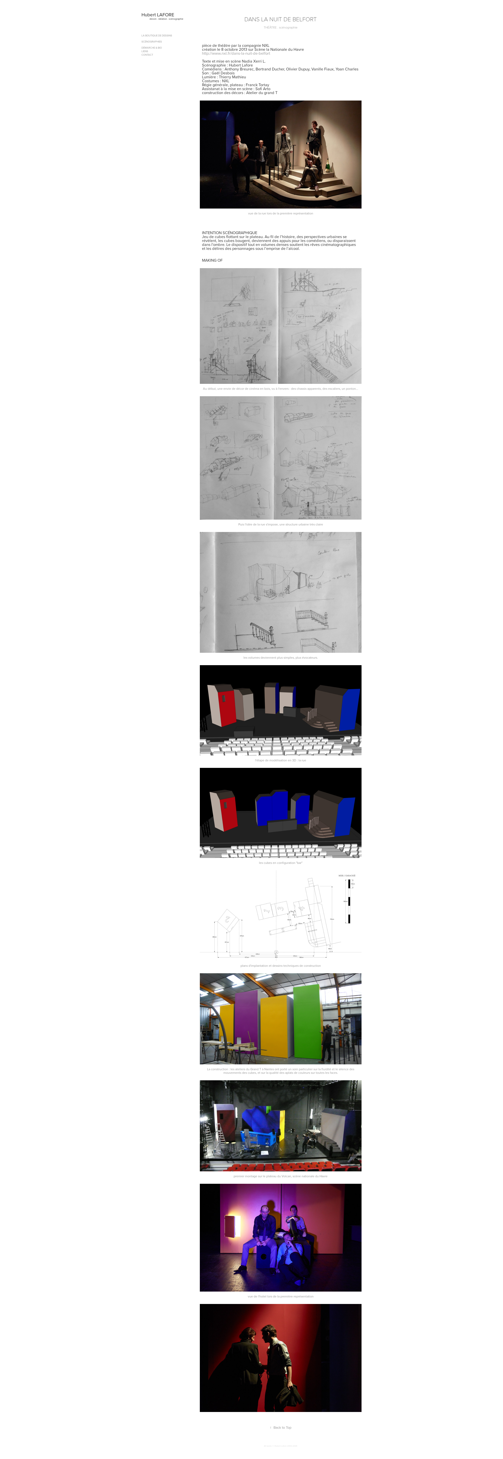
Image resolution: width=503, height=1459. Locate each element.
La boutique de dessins (156, 35)
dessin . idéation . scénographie (166, 18)
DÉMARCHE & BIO (151, 47)
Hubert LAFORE (157, 14)
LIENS (144, 51)
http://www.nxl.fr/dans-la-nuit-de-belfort (236, 53)
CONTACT (147, 54)
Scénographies (151, 41)
